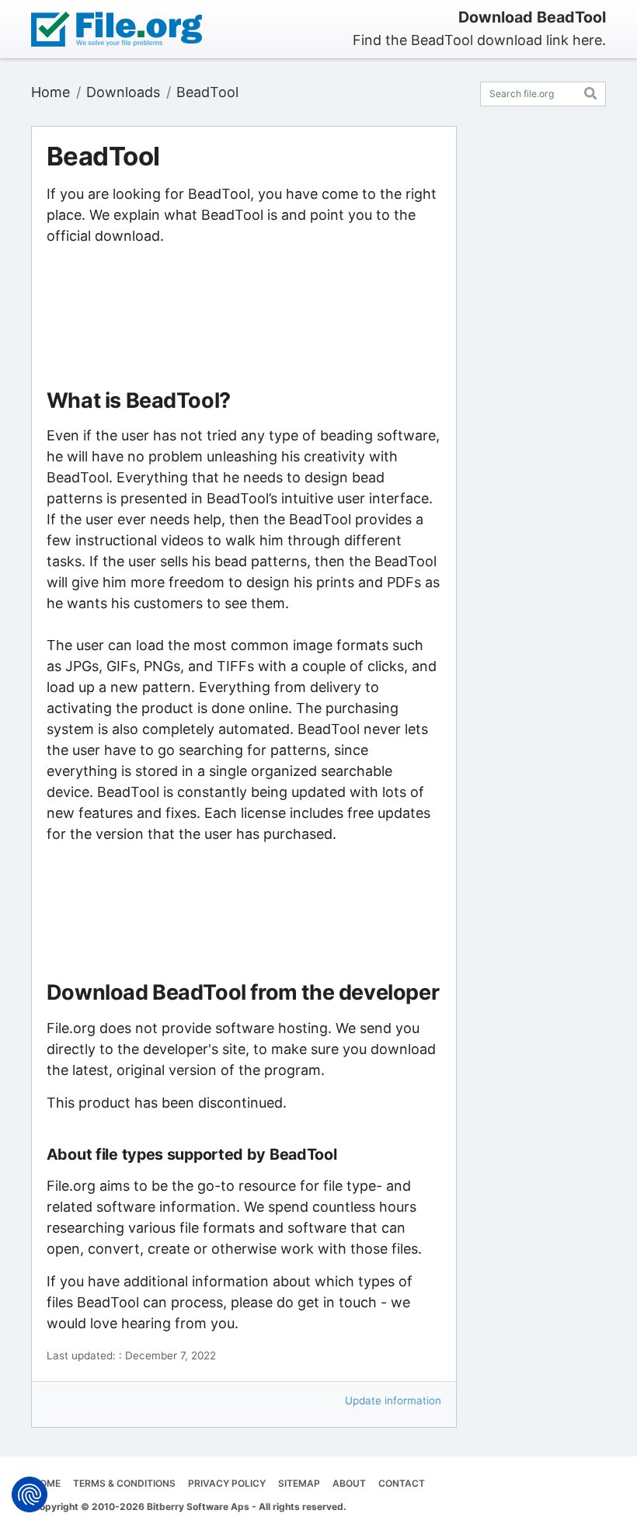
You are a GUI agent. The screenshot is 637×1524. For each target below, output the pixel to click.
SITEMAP (299, 1483)
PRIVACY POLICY (227, 1483)
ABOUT (349, 1483)
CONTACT (401, 1483)
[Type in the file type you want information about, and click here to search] (590, 91)
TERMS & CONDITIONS (124, 1483)
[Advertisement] (244, 317)
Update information (393, 1400)
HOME (47, 1483)
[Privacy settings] (29, 1494)
